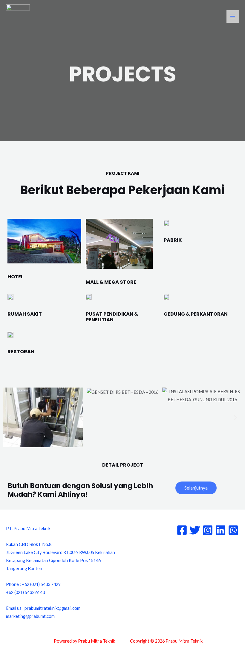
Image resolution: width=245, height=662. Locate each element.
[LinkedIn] (220, 530)
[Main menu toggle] (232, 16)
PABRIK (173, 240)
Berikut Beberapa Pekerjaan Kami (122, 190)
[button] (9, 417)
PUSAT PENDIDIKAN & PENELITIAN (112, 317)
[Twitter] (194, 530)
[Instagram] (207, 530)
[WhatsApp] (233, 530)
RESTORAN (20, 351)
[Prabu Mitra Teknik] (18, 16)
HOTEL (15, 276)
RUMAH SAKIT (24, 314)
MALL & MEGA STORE (111, 282)
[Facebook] (182, 530)
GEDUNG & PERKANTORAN (196, 314)
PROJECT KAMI (122, 173)
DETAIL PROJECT (122, 465)
